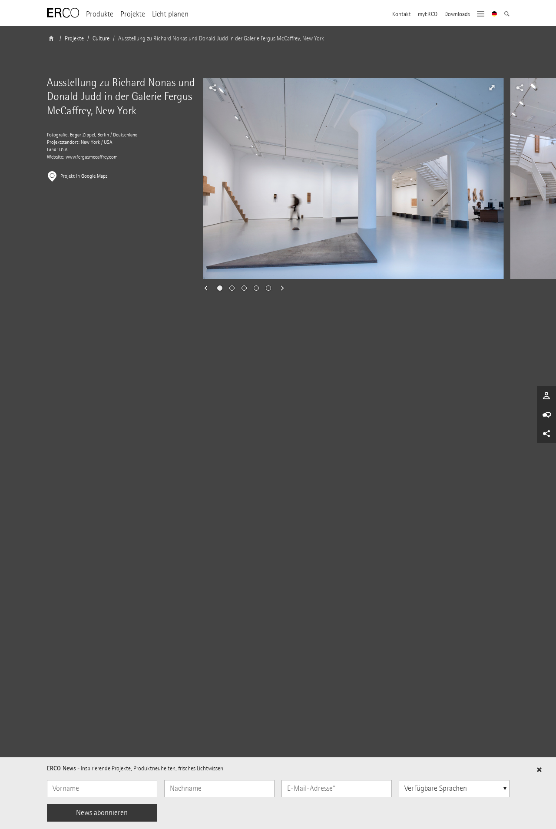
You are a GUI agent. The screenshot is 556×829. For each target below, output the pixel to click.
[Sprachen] (494, 14)
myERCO (427, 14)
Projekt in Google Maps (83, 176)
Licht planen (170, 14)
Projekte (132, 14)
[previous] (208, 288)
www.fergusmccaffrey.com (92, 157)
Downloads (457, 14)
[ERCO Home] (63, 13)
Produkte (99, 14)
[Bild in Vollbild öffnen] (492, 88)
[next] (280, 288)
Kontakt (401, 14)
